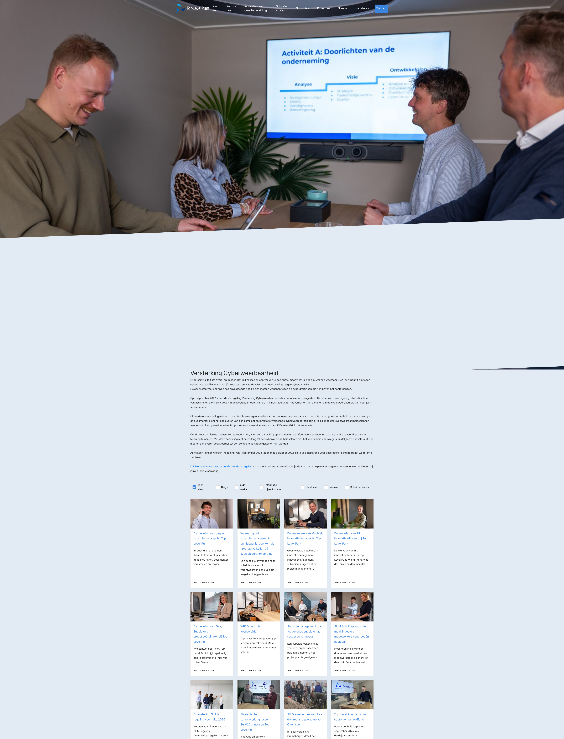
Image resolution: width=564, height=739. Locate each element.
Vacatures (362, 8)
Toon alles (200, 487)
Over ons (215, 8)
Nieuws (343, 8)
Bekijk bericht (202, 582)
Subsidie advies (281, 8)
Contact (381, 8)
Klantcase (311, 487)
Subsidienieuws (359, 487)
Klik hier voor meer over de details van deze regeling (221, 466)
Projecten (323, 8)
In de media (243, 487)
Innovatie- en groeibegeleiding (255, 8)
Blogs (224, 487)
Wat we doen (231, 8)
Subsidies (302, 8)
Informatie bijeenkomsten (273, 487)
